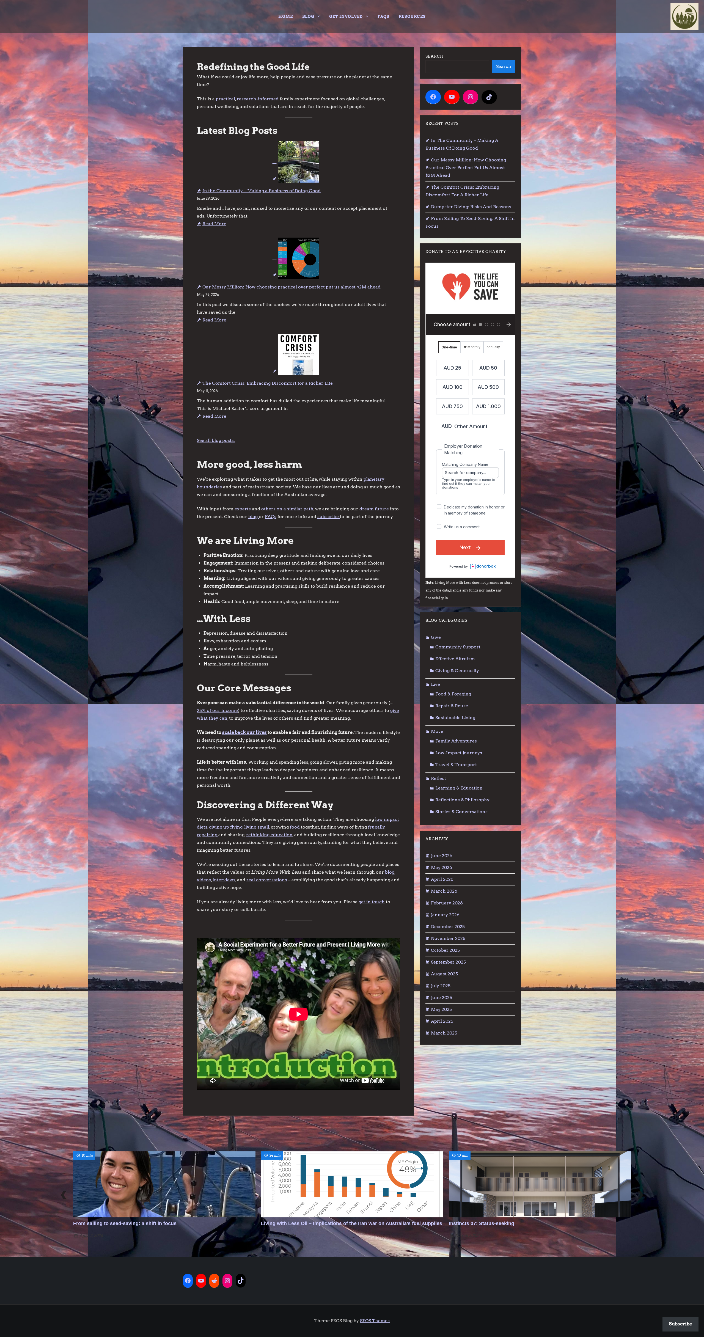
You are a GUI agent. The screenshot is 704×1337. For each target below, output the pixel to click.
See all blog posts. (216, 440)
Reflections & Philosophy (462, 799)
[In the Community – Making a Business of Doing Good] (296, 162)
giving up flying (226, 827)
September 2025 (448, 962)
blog (253, 516)
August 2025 (444, 973)
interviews (224, 879)
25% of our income (217, 710)
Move (437, 731)
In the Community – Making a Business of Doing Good (261, 190)
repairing (207, 834)
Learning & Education (459, 788)
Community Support (457, 647)
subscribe (328, 516)
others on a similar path (287, 508)
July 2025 (440, 985)
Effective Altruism (455, 658)
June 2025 (441, 997)
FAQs (383, 16)
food (295, 827)
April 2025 (442, 1021)
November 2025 (448, 938)
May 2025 (441, 1009)
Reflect (438, 778)
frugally (376, 827)
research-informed (258, 98)
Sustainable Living (455, 717)
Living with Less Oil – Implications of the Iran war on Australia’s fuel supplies (163, 1223)
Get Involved (346, 16)
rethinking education (269, 834)
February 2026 (447, 903)
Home (285, 16)
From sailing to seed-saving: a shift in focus (470, 222)
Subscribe (680, 1324)
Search (434, 56)
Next (640, 1195)
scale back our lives (244, 732)
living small (256, 827)
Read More (214, 223)
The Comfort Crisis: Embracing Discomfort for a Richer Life (267, 383)
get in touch (372, 901)
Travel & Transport (456, 764)
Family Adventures (456, 741)
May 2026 (441, 867)
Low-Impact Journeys (458, 752)
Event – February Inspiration (482, 1223)
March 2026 (444, 891)
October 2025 (445, 950)
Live (435, 684)
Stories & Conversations (461, 811)
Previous (64, 1195)
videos (204, 879)
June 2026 (441, 855)
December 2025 (448, 926)
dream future (374, 508)
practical (225, 98)
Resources (412, 16)
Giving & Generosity (457, 670)
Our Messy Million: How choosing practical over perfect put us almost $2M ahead (291, 287)
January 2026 (445, 914)
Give (436, 637)
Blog (308, 16)
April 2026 (442, 879)
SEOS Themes (375, 1320)
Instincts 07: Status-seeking (293, 1223)
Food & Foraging (453, 694)
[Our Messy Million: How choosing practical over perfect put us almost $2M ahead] (296, 258)
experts (243, 508)
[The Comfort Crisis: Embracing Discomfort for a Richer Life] (296, 354)
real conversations (266, 879)
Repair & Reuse (451, 705)
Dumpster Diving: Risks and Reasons (471, 206)
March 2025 (444, 1033)
